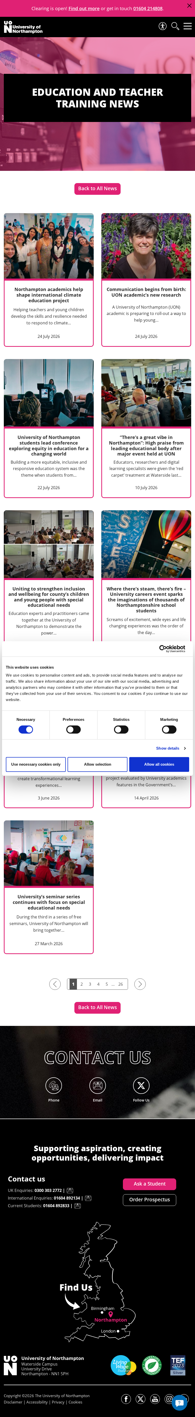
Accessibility (37, 1402)
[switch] (73, 729)
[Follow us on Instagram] (169, 1399)
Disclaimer (13, 1402)
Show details (167, 748)
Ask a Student (150, 1183)
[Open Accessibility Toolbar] (162, 26)
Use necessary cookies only (35, 764)
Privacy (58, 1402)
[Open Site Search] (175, 26)
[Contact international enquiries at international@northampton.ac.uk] (88, 1198)
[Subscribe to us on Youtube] (155, 1399)
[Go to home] (23, 27)
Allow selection (97, 764)
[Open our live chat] (179, 1403)
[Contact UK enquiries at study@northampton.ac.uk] (70, 1190)
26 (120, 984)
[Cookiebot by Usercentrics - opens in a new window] (167, 649)
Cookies (75, 1402)
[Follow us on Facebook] (126, 1399)
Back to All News (97, 188)
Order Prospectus (149, 1199)
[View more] (49, 280)
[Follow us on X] (140, 1399)
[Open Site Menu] (187, 26)
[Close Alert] (189, 5)
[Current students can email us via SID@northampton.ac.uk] (77, 1206)
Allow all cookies (159, 764)
